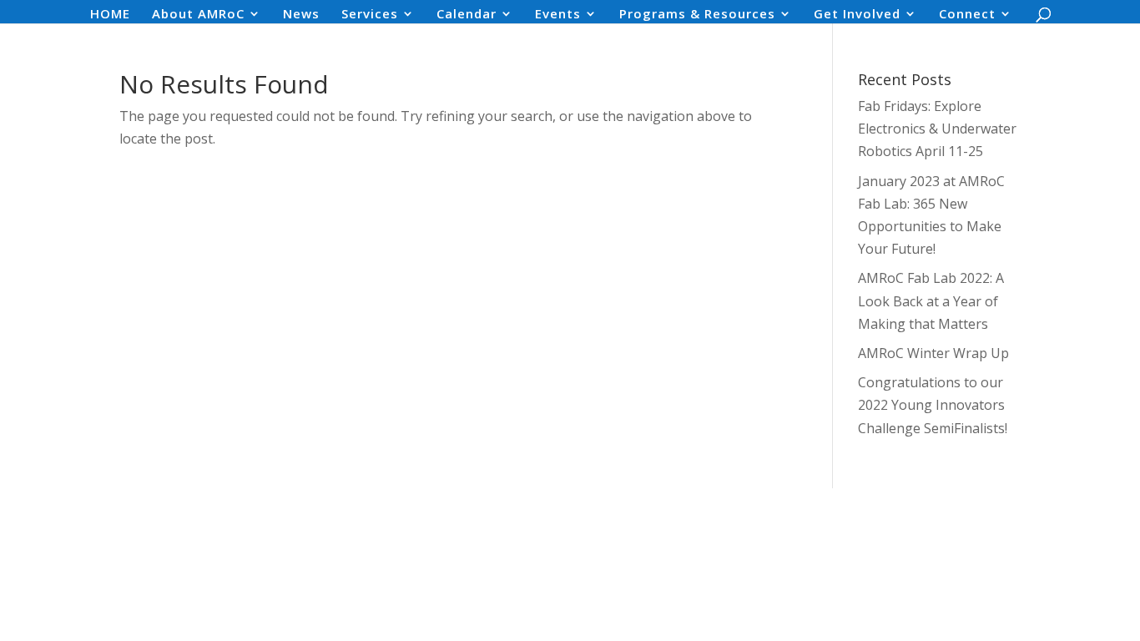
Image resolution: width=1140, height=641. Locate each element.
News (301, 15)
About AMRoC (198, 15)
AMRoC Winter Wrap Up (933, 353)
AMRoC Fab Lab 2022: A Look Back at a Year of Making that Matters (931, 300)
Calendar (466, 15)
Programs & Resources (697, 15)
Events (558, 15)
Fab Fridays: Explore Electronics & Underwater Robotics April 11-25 (937, 128)
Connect (967, 15)
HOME (110, 15)
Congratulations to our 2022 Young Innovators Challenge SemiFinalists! (932, 405)
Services (369, 15)
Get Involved (857, 15)
